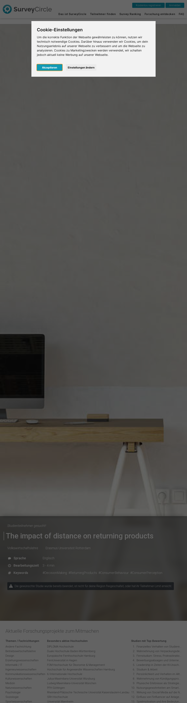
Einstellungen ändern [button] (81, 67)
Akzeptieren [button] (49, 67)
